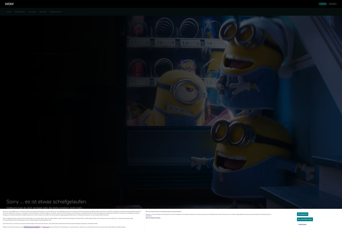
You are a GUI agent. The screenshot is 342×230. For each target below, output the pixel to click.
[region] (171, 219)
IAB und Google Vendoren (153, 218)
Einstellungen (303, 224)
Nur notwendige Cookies (305, 219)
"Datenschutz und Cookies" (32, 227)
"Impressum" (46, 227)
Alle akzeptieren (302, 214)
